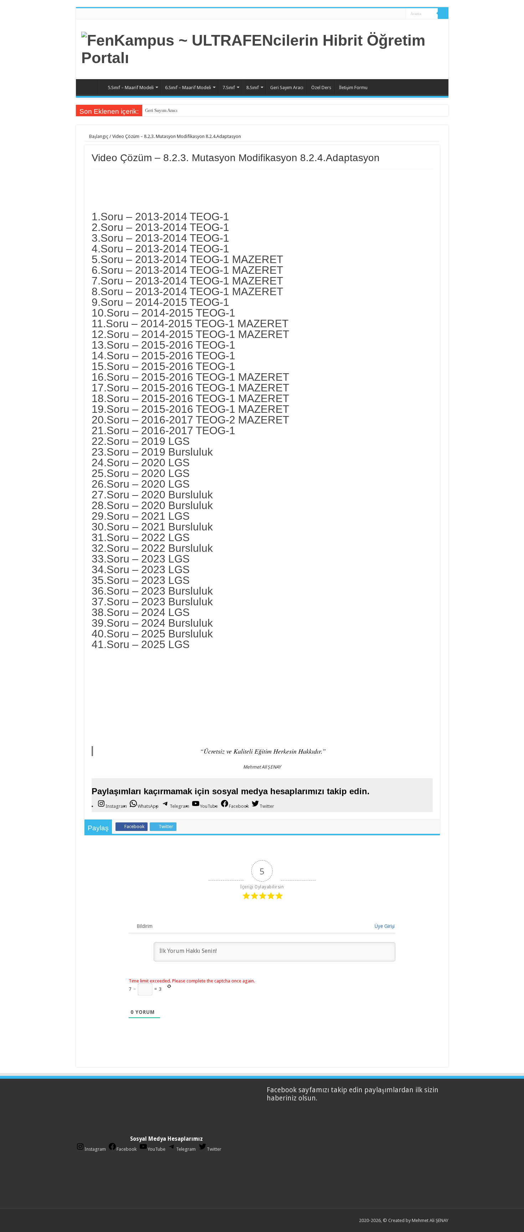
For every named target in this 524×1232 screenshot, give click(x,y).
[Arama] (443, 13)
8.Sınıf (252, 87)
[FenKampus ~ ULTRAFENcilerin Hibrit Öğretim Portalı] (262, 47)
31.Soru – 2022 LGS (141, 537)
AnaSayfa (88, 86)
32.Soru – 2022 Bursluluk (152, 548)
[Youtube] (391, 14)
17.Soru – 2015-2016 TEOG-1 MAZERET (190, 388)
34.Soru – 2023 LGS (141, 569)
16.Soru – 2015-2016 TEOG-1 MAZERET (190, 377)
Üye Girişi (384, 926)
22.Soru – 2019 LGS (141, 441)
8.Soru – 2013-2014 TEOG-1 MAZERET (187, 291)
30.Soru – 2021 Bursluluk (152, 527)
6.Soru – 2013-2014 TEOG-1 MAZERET (187, 270)
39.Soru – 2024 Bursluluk (152, 623)
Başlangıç (98, 136)
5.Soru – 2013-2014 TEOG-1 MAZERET (187, 259)
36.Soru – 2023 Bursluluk (152, 591)
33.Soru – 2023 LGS (141, 559)
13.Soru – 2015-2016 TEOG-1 (163, 345)
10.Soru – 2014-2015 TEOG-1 (163, 313)
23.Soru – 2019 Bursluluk (152, 452)
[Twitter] (384, 14)
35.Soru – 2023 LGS (141, 580)
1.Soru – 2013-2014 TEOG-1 (160, 216)
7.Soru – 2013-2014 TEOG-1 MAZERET (187, 281)
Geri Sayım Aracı (286, 87)
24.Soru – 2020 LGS (141, 462)
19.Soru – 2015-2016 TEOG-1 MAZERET (190, 409)
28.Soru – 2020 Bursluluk (152, 505)
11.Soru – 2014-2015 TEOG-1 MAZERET (190, 323)
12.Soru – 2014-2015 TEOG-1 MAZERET (190, 334)
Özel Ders (321, 87)
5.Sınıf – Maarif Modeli (131, 87)
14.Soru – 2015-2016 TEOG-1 (163, 355)
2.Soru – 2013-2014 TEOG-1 (160, 227)
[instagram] (398, 14)
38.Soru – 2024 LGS (141, 612)
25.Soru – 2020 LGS (141, 473)
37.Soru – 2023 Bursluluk (152, 601)
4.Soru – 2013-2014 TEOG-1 (160, 249)
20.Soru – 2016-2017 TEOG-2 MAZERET (190, 420)
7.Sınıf (228, 87)
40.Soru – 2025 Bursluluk (152, 634)
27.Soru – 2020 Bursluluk (152, 494)
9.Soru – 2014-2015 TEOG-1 (160, 302)
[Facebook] (377, 14)
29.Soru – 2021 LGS (141, 516)
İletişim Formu (353, 87)
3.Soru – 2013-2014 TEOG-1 (160, 238)
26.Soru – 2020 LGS (141, 484)
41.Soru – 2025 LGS (141, 644)
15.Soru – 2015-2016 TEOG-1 (163, 366)
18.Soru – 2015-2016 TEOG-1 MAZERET (190, 398)
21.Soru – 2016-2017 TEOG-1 (163, 430)
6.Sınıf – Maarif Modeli (188, 87)
